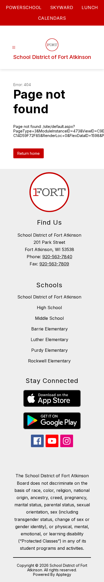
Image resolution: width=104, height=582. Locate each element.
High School (49, 307)
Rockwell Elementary (49, 360)
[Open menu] (14, 48)
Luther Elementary (49, 339)
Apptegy (63, 574)
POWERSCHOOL (24, 7)
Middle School (49, 318)
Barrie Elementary (49, 329)
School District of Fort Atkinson (49, 297)
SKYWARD (61, 7)
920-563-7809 (54, 263)
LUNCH (90, 7)
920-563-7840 (57, 256)
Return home (28, 153)
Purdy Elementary (49, 350)
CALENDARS (52, 18)
